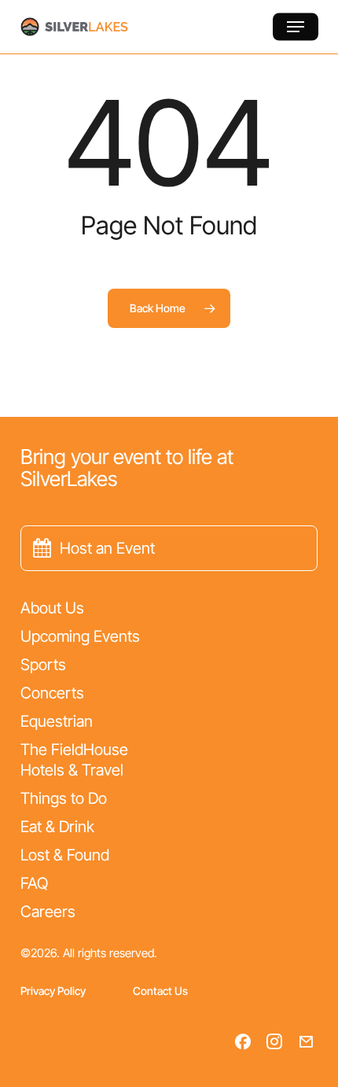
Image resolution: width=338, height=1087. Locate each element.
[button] (295, 27)
